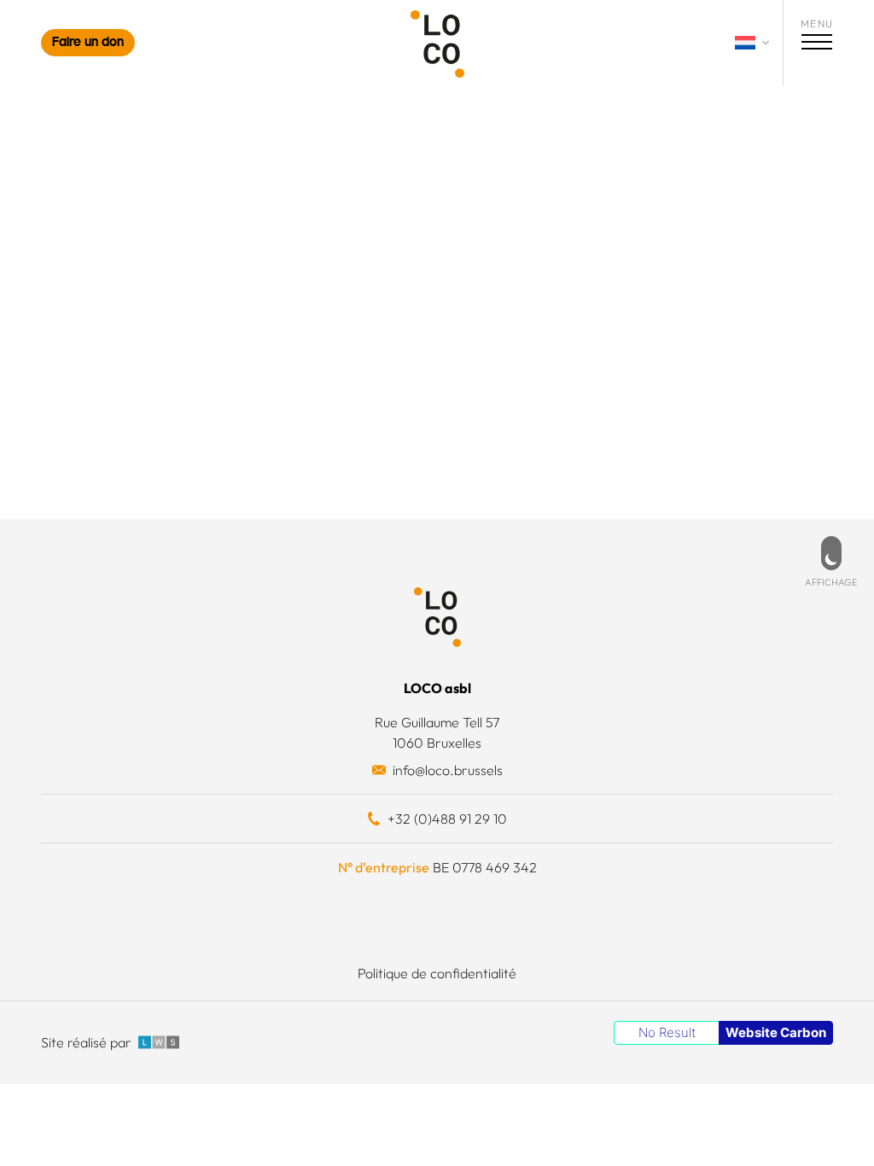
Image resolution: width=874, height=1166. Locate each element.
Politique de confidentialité (437, 973)
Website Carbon (775, 1032)
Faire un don (88, 43)
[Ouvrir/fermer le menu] (816, 44)
